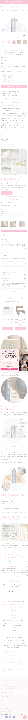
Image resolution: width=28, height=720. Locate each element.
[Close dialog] (27, 350)
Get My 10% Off (9, 368)
